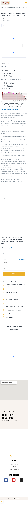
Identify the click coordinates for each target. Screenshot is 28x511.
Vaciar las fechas (21, 259)
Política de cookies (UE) (14, 469)
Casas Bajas (21, 7)
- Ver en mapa (4, 22)
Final (4, 266)
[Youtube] (13, 480)
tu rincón (14, 455)
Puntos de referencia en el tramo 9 (10, 109)
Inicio (2, 7)
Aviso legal (14, 466)
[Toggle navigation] (26, 3)
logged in (10, 247)
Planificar (14, 273)
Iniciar (4, 259)
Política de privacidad (14, 468)
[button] (2, 25)
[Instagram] (21, 480)
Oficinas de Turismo (14, 464)
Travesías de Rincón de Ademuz (11, 7)
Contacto (14, 463)
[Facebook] (6, 480)
